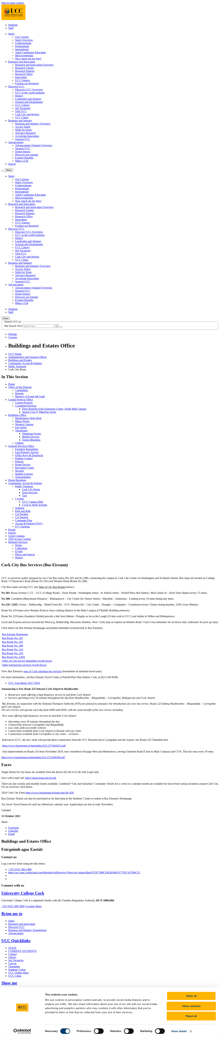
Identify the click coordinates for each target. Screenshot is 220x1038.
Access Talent (22, 126)
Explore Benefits (24, 157)
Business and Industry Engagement (27, 930)
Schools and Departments (29, 102)
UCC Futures (22, 80)
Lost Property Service (27, 452)
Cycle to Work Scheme (34, 504)
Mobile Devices (30, 436)
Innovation (21, 77)
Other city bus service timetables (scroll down (26, 660)
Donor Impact (22, 151)
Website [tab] (12, 334)
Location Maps (33, 906)
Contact (12, 954)
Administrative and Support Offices (27, 357)
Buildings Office (17, 415)
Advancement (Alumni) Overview (33, 145)
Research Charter (24, 67)
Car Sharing (21, 517)
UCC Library (22, 105)
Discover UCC (16, 927)
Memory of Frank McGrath (30, 396)
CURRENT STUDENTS (22, 951)
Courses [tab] (12, 337)
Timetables (14, 966)
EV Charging (22, 526)
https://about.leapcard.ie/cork (40, 777)
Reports (19, 393)
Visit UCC (21, 111)
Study (11, 920)
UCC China (21, 117)
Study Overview (24, 40)
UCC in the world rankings (30, 92)
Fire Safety (21, 427)
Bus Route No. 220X (13, 657)
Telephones (21, 430)
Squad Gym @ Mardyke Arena (39, 411)
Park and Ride (23, 511)
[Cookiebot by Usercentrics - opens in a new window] (22, 1031)
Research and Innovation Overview (34, 64)
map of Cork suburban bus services (43, 671)
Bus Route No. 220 (12, 653)
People (12, 529)
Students (13, 24)
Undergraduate (23, 43)
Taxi (24, 495)
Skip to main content (12, 2)
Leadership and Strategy (28, 98)
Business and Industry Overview (33, 123)
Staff (10, 28)
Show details (179, 1031)
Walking (19, 508)
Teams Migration (31, 439)
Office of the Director (20, 387)
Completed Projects (25, 405)
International (22, 49)
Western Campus (24, 424)
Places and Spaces (25, 554)
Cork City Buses (31, 489)
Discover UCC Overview (29, 89)
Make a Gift (21, 160)
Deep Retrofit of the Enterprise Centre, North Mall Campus (54, 408)
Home (11, 384)
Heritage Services (17, 542)
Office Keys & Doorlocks (29, 455)
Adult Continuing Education (30, 52)
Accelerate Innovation (27, 136)
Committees (21, 390)
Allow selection (191, 1006)
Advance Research (25, 132)
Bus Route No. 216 (12, 649)
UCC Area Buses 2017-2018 (24, 683)
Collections (21, 548)
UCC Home (14, 353)
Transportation (23, 477)
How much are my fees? (28, 58)
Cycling (19, 498)
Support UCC (22, 139)
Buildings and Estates (20, 360)
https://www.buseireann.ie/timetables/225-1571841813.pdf (33, 745)
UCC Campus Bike (32, 501)
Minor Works (22, 421)
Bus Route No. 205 (12, 641)
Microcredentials (24, 55)
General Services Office (21, 446)
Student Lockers (24, 473)
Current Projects (24, 402)
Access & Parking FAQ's (28, 523)
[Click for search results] (61, 326)
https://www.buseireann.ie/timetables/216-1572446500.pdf (33, 757)
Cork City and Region (27, 114)
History (19, 95)
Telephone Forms (31, 433)
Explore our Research (27, 83)
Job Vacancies (22, 108)
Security (19, 470)
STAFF (12, 947)
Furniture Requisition (26, 449)
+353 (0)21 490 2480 (19, 869)
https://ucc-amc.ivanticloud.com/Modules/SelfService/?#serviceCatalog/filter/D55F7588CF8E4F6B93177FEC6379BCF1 (74, 872)
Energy (12, 532)
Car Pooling (21, 514)
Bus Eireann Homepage (15, 634)
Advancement (15, 933)
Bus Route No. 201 (12, 638)
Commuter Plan (23, 520)
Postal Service (22, 464)
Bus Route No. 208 (12, 645)
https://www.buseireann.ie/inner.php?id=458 (50, 792)
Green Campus (16, 535)
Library (12, 957)
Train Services (29, 492)
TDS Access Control (19, 539)
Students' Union (17, 969)
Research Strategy (25, 71)
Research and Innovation (21, 924)
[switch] (99, 1031)
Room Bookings (17, 480)
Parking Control (23, 458)
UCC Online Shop (18, 972)
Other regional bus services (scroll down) (24, 664)
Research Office (24, 74)
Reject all (191, 1016)
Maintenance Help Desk (28, 418)
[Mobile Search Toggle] (2, 170)
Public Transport (17, 366)
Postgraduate (22, 46)
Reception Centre (24, 467)
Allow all (191, 995)
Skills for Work (23, 129)
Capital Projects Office (20, 399)
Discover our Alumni (26, 154)
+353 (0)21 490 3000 (13, 906)
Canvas (12, 963)
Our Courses (22, 36)
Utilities (19, 442)
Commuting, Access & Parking (25, 363)
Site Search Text (13, 325)
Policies (19, 461)
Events (19, 551)
